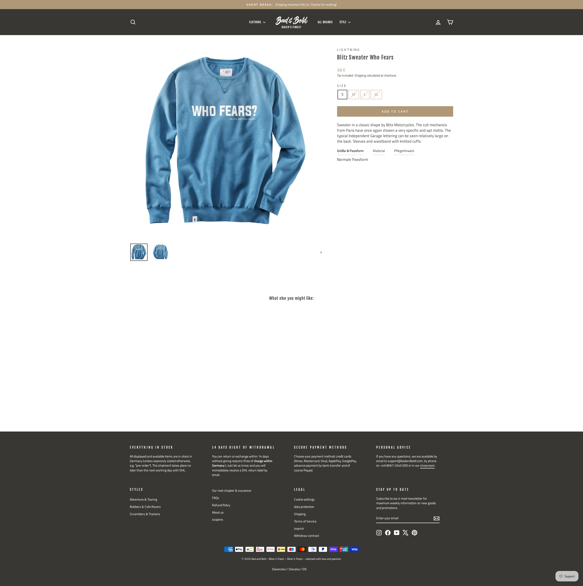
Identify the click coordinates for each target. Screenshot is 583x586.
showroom (427, 465)
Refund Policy (221, 505)
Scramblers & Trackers (145, 514)
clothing (255, 22)
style (343, 22)
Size (342, 86)
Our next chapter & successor (231, 490)
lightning (348, 49)
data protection (304, 506)
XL (376, 94)
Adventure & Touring (143, 499)
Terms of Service (305, 521)
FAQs (215, 497)
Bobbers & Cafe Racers (145, 506)
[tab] (350, 152)
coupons (217, 519)
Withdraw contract (306, 535)
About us (218, 512)
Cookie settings (304, 499)
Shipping (360, 75)
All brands (325, 22)
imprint (299, 528)
